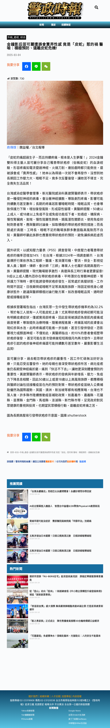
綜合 (22, 37)
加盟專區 (66, 696)
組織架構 (44, 696)
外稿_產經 (13, 37)
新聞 (41, 24)
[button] (42, 25)
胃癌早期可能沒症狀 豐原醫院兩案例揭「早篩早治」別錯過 (60, 521)
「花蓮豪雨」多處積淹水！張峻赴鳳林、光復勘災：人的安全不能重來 (65, 635)
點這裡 (82, 461)
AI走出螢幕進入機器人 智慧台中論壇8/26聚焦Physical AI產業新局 (65, 506)
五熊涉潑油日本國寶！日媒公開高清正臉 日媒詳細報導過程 (60, 535)
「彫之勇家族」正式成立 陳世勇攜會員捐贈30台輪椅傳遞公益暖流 (64, 620)
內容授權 (76, 696)
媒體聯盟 (66, 24)
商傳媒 (11, 147)
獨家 (53, 24)
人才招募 (55, 696)
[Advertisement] (54, 670)
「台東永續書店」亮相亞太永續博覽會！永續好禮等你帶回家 (60, 491)
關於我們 (33, 696)
